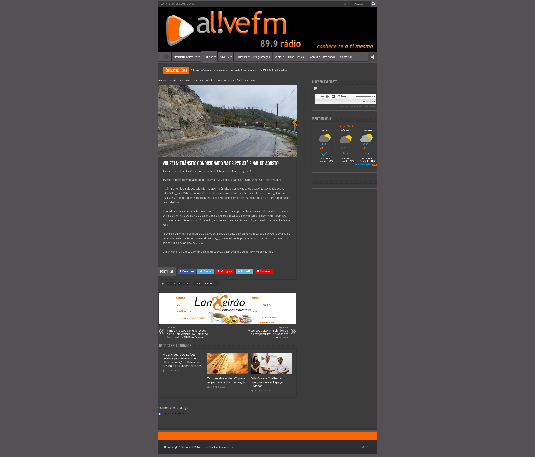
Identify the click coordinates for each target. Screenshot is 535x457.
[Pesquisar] (374, 4)
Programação (261, 57)
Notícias (208, 57)
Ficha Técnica (296, 57)
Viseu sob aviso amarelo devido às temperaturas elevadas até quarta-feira (268, 332)
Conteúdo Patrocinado (322, 57)
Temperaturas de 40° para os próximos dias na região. (227, 380)
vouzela (212, 283)
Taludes (185, 283)
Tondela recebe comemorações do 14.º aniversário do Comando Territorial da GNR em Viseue (187, 332)
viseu (198, 283)
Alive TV (224, 57)
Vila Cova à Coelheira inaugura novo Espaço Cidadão (267, 382)
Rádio (278, 57)
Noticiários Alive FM (185, 57)
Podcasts (241, 57)
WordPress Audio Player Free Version (358, 106)
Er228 (171, 283)
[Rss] (345, 3)
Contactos (346, 57)
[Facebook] (349, 3)
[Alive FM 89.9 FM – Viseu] (267, 29)
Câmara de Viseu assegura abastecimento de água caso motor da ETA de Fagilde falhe (239, 70)
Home (165, 56)
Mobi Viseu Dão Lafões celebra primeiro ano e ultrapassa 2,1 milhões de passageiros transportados (182, 360)
